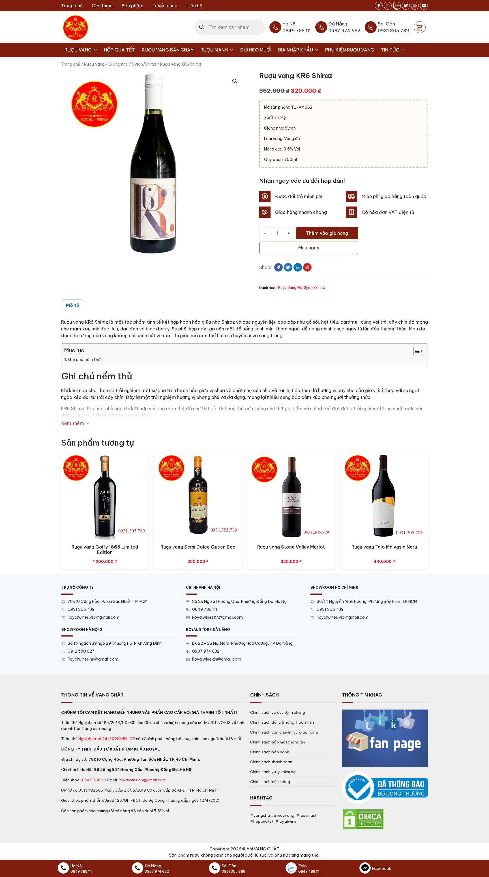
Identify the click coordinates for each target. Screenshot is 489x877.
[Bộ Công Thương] (385, 787)
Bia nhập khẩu (295, 50)
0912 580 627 (81, 651)
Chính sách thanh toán (271, 761)
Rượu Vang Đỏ (290, 287)
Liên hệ (194, 5)
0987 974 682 (206, 651)
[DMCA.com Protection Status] (363, 818)
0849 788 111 (204, 609)
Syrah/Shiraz (144, 64)
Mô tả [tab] (73, 305)
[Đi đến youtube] (424, 6)
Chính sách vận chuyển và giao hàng (284, 732)
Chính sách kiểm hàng (270, 781)
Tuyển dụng (165, 5)
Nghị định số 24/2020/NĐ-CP (106, 738)
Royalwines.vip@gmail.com (93, 617)
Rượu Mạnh (214, 50)
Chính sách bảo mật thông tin (277, 742)
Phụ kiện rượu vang (349, 50)
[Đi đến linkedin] (297, 267)
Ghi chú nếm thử (84, 359)
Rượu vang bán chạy (168, 50)
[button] (235, 81)
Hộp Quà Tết (119, 50)
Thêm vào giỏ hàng (327, 233)
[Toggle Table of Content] (415, 351)
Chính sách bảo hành (269, 752)
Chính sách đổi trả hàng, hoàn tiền (282, 722)
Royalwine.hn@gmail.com (142, 780)
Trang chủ (72, 5)
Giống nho (118, 64)
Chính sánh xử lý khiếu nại (273, 771)
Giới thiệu (102, 5)
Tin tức (390, 50)
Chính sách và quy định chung (277, 712)
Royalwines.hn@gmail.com (217, 617)
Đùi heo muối (255, 50)
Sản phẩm (132, 5)
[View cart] (420, 27)
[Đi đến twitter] (406, 6)
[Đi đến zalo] (397, 6)
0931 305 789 (81, 609)
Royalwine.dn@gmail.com (216, 659)
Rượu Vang (78, 50)
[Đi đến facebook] (379, 6)
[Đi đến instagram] (388, 6)
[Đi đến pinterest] (415, 6)
